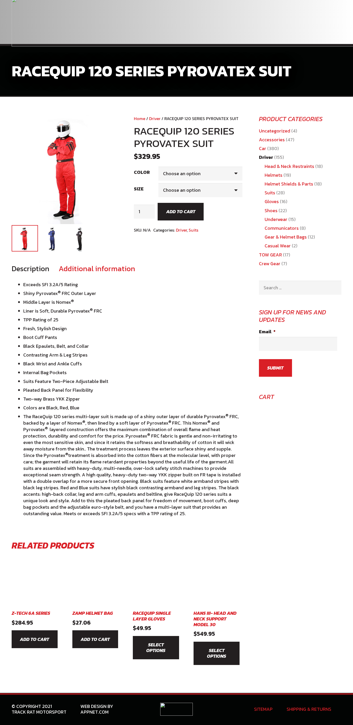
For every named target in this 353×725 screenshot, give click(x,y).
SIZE (139, 188)
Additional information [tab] (97, 268)
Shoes (271, 210)
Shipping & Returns (309, 709)
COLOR (142, 172)
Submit (275, 367)
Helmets (273, 175)
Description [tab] (30, 268)
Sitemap (263, 709)
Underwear (276, 219)
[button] (111, 124)
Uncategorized (274, 130)
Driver (154, 118)
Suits (193, 230)
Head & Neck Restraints (289, 166)
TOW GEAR (270, 254)
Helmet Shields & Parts (289, 183)
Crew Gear (269, 263)
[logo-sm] (176, 709)
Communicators (282, 228)
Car (262, 148)
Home (139, 118)
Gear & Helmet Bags (286, 236)
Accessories (272, 139)
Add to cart (180, 211)
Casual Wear (278, 245)
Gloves (272, 201)
